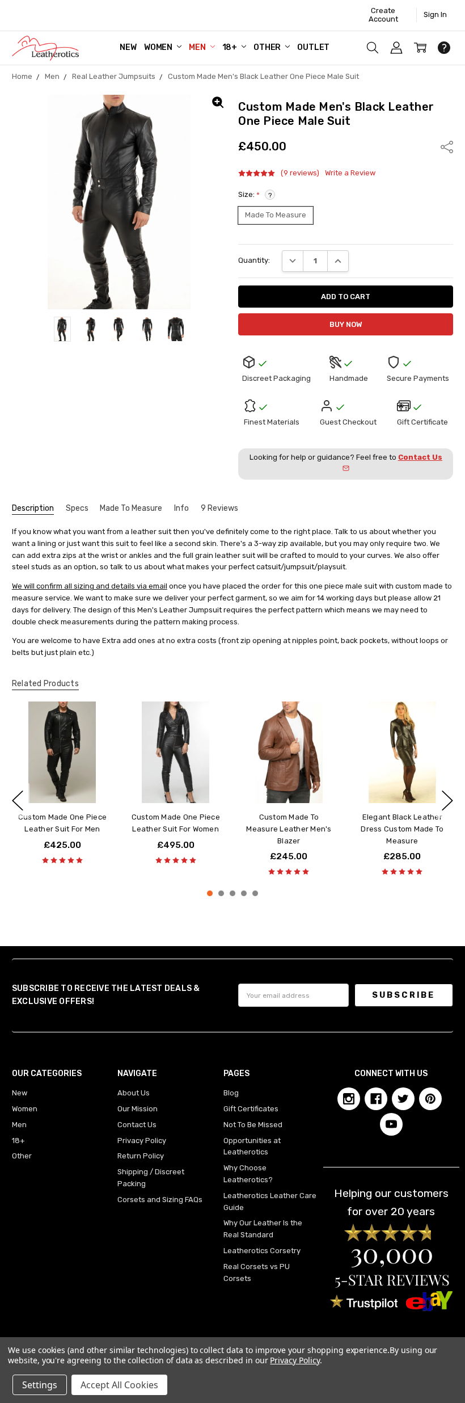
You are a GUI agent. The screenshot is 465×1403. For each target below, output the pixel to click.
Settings (39, 1385)
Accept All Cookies (119, 1385)
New (128, 47)
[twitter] (403, 1098)
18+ (230, 47)
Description (33, 508)
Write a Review (350, 173)
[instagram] (348, 1098)
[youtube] (391, 1124)
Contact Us (137, 1124)
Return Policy (140, 1156)
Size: (255, 194)
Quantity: (254, 260)
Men (198, 47)
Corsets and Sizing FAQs (159, 1199)
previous (17, 800)
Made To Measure (131, 508)
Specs (77, 508)
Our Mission (137, 1108)
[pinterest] (430, 1098)
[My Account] (396, 47)
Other (267, 47)
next (447, 800)
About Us (133, 1093)
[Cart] (420, 47)
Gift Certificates (250, 1108)
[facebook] (376, 1098)
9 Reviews (219, 508)
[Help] (444, 47)
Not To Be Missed (252, 1124)
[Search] (372, 47)
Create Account (383, 14)
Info (181, 508)
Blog (231, 1093)
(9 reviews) (300, 173)
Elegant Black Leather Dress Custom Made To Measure (402, 829)
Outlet (313, 47)
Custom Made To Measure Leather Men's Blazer (289, 829)
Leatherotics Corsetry (262, 1250)
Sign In (435, 14)
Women (159, 47)
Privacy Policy (141, 1140)
